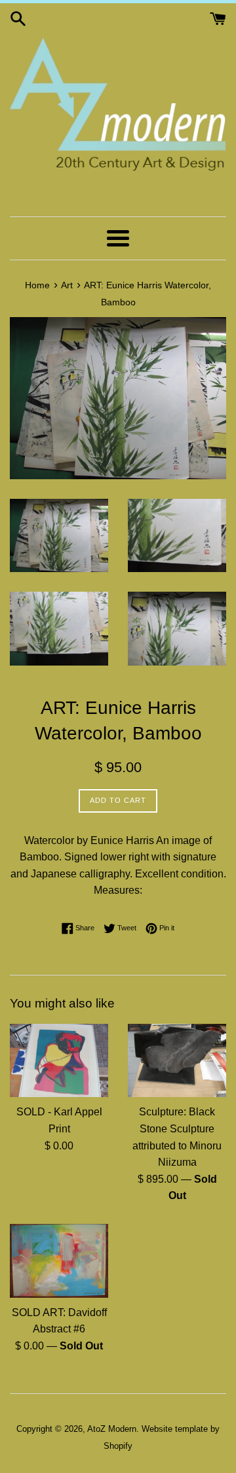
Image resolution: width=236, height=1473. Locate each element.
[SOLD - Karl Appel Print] (59, 1061)
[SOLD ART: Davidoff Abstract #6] (59, 1261)
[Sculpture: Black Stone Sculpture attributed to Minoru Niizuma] (177, 1061)
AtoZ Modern (111, 1429)
